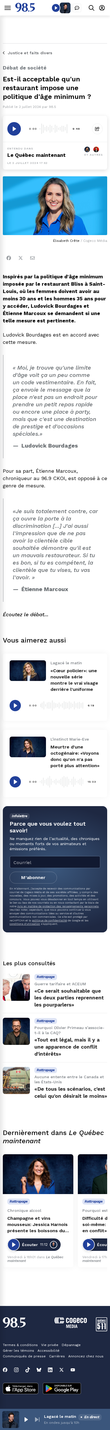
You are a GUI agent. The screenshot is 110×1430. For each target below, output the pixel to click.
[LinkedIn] (50, 1370)
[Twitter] (21, 258)
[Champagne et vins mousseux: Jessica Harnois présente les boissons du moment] (38, 1174)
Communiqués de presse (24, 1356)
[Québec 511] (101, 1330)
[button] (26, 1419)
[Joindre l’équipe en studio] (77, 8)
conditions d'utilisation (25, 923)
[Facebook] (9, 258)
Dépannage (71, 1345)
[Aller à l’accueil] (25, 10)
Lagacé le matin (60, 1416)
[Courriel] (32, 258)
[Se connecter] (101, 8)
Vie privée (49, 1345)
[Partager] (97, 128)
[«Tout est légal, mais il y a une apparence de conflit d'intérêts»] (16, 1031)
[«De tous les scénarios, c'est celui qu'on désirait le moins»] (16, 1080)
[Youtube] (73, 1370)
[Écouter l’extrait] (14, 129)
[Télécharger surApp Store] (20, 1389)
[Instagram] (16, 1370)
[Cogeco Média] (70, 1326)
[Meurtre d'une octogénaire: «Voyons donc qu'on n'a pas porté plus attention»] (28, 747)
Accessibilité (49, 1351)
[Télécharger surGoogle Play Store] (62, 1389)
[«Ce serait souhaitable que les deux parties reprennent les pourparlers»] (16, 987)
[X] (61, 1370)
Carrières (57, 1356)
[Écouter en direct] (55, 7)
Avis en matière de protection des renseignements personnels (58, 906)
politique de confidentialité (49, 920)
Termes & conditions (20, 1345)
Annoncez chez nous (86, 1356)
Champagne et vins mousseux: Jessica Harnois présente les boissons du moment (37, 1225)
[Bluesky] (39, 1370)
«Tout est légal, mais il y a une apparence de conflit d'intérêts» (67, 1047)
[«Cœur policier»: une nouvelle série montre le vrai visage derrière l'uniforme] (28, 670)
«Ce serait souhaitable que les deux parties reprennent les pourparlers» (69, 998)
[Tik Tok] (27, 1370)
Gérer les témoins (18, 1351)
